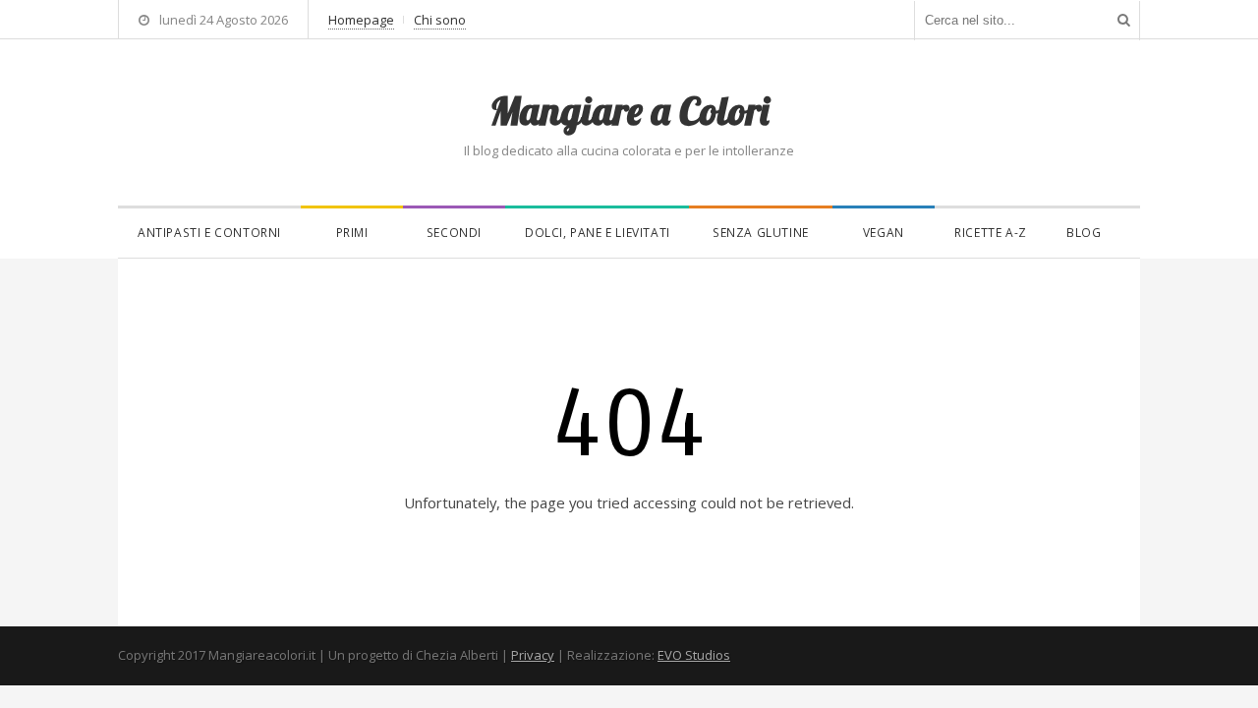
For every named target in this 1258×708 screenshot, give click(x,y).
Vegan (883, 232)
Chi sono (440, 20)
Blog (1083, 232)
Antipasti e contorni (209, 232)
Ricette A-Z (990, 232)
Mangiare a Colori (629, 110)
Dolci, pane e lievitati (597, 232)
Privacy (532, 655)
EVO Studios (694, 655)
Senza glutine (761, 232)
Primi (352, 232)
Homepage (361, 20)
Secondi (454, 232)
